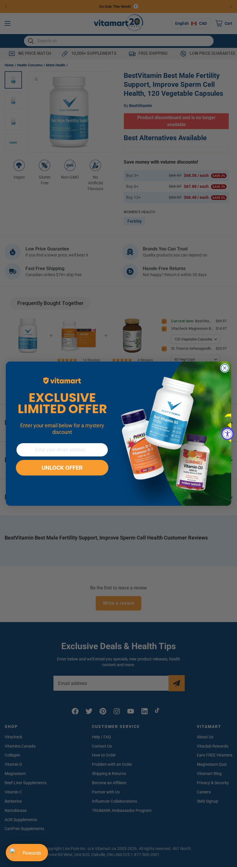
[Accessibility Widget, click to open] (227, 433)
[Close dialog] (224, 368)
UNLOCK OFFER (62, 467)
